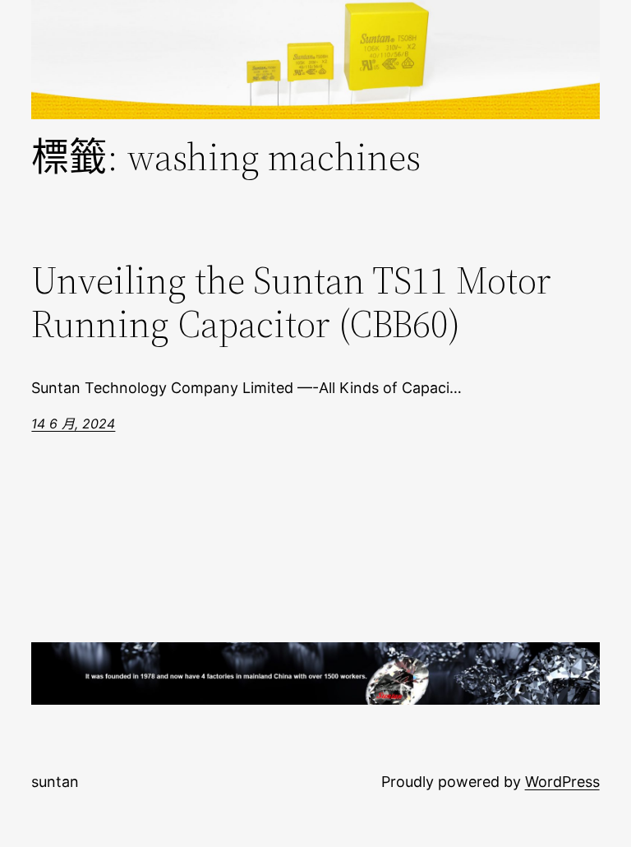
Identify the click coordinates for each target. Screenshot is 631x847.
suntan (55, 781)
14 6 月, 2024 (73, 423)
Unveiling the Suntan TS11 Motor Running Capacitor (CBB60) (291, 301)
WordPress (562, 781)
